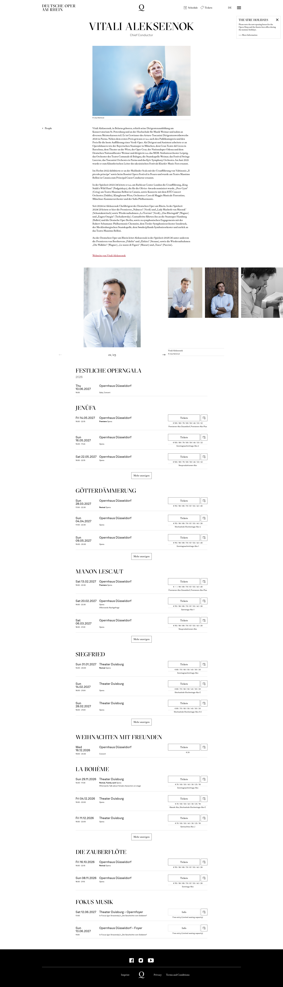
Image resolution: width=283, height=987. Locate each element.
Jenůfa (86, 407)
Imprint (125, 974)
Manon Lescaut (99, 571)
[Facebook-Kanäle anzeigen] (131, 960)
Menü (239, 7)
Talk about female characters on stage (125, 786)
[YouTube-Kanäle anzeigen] (151, 960)
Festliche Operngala (109, 370)
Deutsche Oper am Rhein (58, 7)
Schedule (193, 7)
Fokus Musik (94, 902)
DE (230, 7)
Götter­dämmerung (106, 490)
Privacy (158, 974)
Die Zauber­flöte (101, 851)
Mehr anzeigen (141, 475)
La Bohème (92, 769)
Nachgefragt (114, 608)
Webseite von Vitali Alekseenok (109, 255)
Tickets (208, 7)
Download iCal (204, 418)
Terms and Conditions (177, 974)
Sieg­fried (90, 654)
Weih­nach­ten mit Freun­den (119, 737)
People (48, 128)
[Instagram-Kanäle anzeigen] (141, 960)
